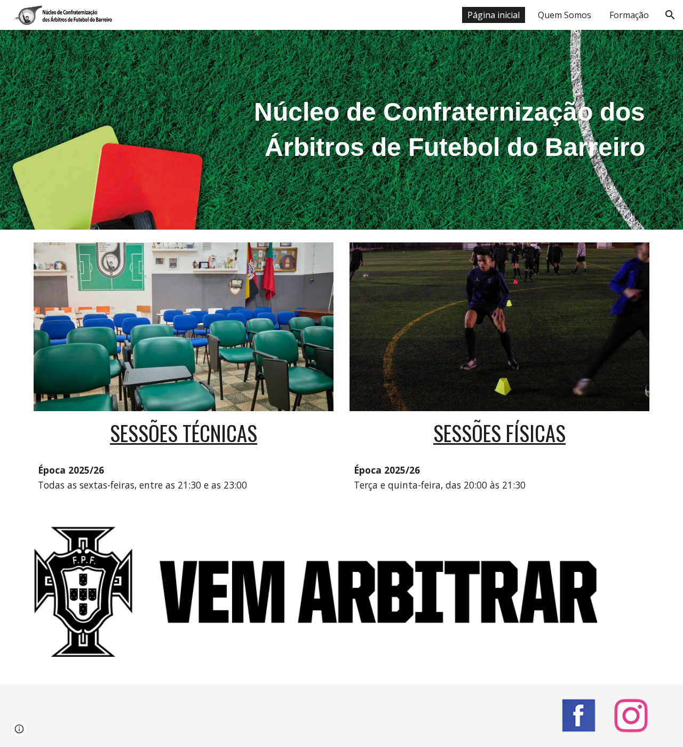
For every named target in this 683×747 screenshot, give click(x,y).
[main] (446, 129)
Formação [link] (629, 15)
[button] (670, 15)
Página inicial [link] (493, 15)
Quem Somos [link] (564, 15)
